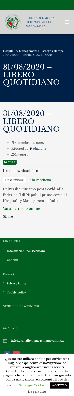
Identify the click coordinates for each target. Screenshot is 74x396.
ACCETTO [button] (59, 385)
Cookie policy (16, 292)
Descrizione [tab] (14, 180)
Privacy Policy (16, 283)
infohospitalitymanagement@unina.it (37, 340)
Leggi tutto (37, 391)
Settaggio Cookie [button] (32, 385)
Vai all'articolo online (21, 209)
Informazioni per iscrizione (26, 251)
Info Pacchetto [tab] (39, 180)
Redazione (38, 148)
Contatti (12, 260)
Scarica (9, 161)
